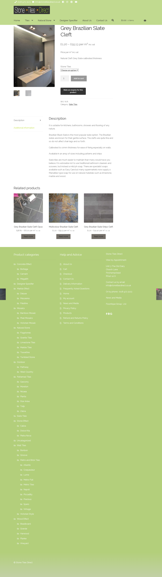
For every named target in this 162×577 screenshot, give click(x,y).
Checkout (67, 274)
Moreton (24, 386)
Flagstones (25, 333)
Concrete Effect (24, 264)
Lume (26, 475)
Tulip (22, 406)
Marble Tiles (26, 347)
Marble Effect (23, 288)
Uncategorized (24, 440)
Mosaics (21, 308)
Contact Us (101, 20)
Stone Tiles (65, 66)
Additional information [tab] (24, 128)
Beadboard (25, 524)
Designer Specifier (69, 20)
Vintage (27, 509)
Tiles (27, 20)
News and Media (71, 303)
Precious (28, 499)
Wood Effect (23, 519)
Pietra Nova (25, 435)
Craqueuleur (29, 470)
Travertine (25, 352)
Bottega (24, 269)
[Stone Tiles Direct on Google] (111, 314)
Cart (65, 269)
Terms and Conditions (73, 323)
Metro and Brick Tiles (30, 460)
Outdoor (21, 362)
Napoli (27, 489)
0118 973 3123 (24, 2)
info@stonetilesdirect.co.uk (47, 2)
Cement (24, 274)
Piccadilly (28, 494)
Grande (23, 528)
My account (68, 298)
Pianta (23, 396)
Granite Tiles (26, 337)
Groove (23, 455)
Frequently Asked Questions (76, 288)
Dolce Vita (25, 430)
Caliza (23, 426)
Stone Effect (22, 421)
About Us (87, 20)
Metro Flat (28, 480)
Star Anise (25, 401)
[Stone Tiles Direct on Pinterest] (109, 314)
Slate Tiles (73, 104)
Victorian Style (27, 514)
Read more (28, 236)
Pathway (24, 367)
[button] (51, 29)
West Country (26, 372)
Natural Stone (44, 20)
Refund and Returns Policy (75, 318)
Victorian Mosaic (28, 323)
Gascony (24, 382)
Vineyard (24, 543)
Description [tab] (19, 120)
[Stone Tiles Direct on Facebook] (107, 314)
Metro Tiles (29, 484)
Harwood (24, 533)
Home (17, 20)
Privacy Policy (69, 308)
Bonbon (24, 450)
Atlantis (27, 465)
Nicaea (23, 391)
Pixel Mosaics (26, 318)
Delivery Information (72, 284)
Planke (23, 538)
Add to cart (79, 78)
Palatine (24, 303)
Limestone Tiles (27, 342)
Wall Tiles (21, 445)
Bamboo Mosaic (28, 313)
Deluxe (23, 293)
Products (67, 313)
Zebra (23, 411)
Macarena (24, 298)
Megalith (24, 279)
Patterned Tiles (24, 377)
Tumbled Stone (27, 357)
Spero (26, 504)
